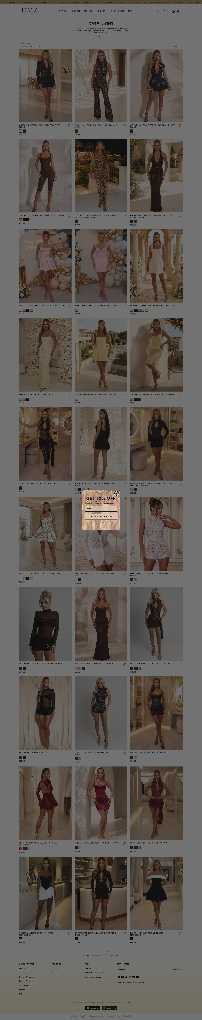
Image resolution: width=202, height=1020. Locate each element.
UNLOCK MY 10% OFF (101, 517)
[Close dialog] (116, 493)
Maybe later (101, 523)
